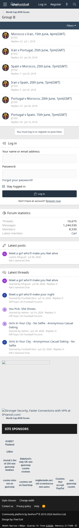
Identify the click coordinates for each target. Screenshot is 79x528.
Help (36, 506)
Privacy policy (23, 506)
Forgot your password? (17, 180)
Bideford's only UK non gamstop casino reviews (25, 465)
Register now (53, 201)
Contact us (7, 506)
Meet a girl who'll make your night (31, 294)
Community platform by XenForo (34, 514)
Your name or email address (20, 151)
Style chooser (9, 500)
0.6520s (49, 525)
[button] (5, 4)
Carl (74, 233)
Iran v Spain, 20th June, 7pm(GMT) (35, 82)
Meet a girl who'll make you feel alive (33, 253)
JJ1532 (14, 37)
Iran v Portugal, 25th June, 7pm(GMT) (38, 50)
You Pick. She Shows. (22, 309)
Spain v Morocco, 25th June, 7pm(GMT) (39, 66)
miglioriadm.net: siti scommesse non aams (44, 483)
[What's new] (67, 4)
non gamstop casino (71, 483)
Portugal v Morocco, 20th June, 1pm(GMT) (41, 98)
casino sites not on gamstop (9, 483)
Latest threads (18, 272)
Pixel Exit (18, 519)
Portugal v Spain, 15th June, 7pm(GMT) (39, 115)
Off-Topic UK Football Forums (25, 301)
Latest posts (17, 245)
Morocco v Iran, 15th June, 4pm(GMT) (38, 34)
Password (8, 166)
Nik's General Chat (19, 260)
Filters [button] (70, 25)
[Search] (74, 4)
